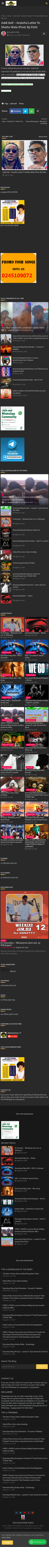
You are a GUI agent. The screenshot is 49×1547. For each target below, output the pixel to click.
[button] (46, 3)
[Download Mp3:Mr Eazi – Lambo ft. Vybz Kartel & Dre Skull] (6, 511)
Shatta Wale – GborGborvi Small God (11, 702)
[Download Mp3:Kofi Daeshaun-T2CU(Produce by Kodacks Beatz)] (6, 372)
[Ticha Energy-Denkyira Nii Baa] (6, 566)
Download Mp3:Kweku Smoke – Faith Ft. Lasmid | (30, 541)
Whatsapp (31, 111)
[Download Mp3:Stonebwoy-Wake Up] (6, 533)
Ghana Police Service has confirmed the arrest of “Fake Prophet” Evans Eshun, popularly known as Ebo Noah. (30, 338)
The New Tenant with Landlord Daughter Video (21, 1274)
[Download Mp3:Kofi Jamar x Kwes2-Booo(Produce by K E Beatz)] (6, 361)
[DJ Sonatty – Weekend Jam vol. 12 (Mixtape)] (6, 522)
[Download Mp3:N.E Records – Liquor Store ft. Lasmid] (6, 588)
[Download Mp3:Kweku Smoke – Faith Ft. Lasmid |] (6, 544)
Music (9, 16)
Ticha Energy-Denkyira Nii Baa (24, 563)
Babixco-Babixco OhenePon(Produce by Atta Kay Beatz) (29, 392)
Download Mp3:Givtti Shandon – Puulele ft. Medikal (28, 348)
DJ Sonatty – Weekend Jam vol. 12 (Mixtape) (29, 519)
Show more (43, 137)
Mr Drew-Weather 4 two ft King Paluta (11, 819)
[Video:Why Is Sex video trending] (6, 555)
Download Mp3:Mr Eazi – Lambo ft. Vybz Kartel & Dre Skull (30, 509)
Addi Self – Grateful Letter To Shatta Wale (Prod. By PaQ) (24, 172)
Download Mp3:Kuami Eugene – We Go (36, 679)
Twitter (25, 111)
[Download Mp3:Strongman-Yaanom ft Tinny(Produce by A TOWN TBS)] (6, 577)
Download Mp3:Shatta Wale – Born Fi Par (28, 380)
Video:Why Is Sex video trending (25, 552)
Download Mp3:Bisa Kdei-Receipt (35, 771)
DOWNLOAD (6, 91)
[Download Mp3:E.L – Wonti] (6, 599)
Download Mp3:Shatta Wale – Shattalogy (18, 1344)
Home (3, 16)
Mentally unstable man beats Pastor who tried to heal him (12, 841)
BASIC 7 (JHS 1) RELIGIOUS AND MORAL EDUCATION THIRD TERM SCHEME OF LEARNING (35, 843)
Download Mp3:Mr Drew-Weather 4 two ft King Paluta (36, 819)
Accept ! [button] (7, 1542)
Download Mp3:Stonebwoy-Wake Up (26, 530)
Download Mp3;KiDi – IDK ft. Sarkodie (11, 657)
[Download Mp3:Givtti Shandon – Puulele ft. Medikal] (6, 350)
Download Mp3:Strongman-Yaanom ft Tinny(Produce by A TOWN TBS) (26, 575)
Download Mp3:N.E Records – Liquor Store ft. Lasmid (29, 586)
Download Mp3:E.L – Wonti (22, 596)
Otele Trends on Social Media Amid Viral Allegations (22, 1325)
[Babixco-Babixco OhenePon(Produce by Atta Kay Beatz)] (6, 393)
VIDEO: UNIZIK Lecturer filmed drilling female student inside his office (12, 725)
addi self (13, 104)
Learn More (6, 1537)
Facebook (17, 111)
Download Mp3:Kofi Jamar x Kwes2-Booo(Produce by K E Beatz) (26, 359)
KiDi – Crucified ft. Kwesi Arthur (34, 657)
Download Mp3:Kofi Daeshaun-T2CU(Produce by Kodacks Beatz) (30, 370)
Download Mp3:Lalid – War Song (11, 679)
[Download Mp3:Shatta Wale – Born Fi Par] (6, 383)
